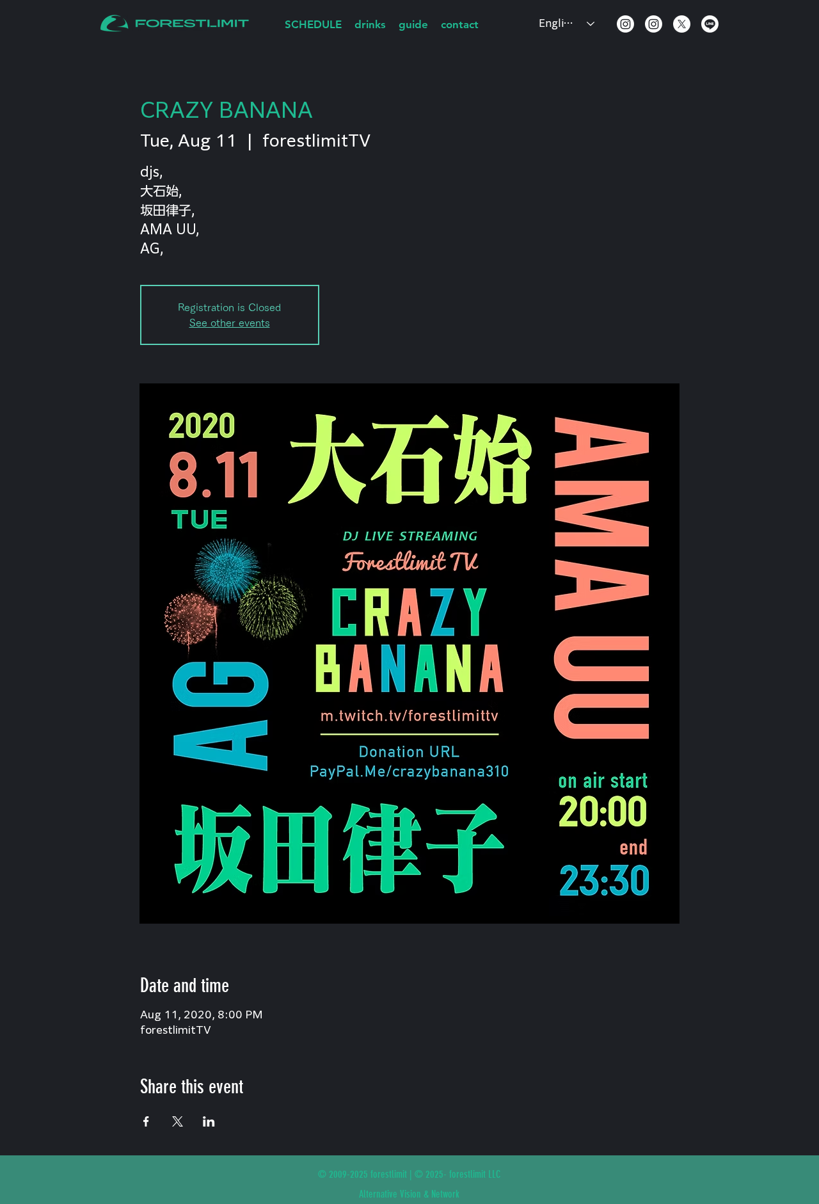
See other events (229, 322)
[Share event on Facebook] (146, 1121)
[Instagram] (625, 24)
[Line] (710, 24)
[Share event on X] (177, 1121)
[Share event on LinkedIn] (209, 1121)
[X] (681, 24)
